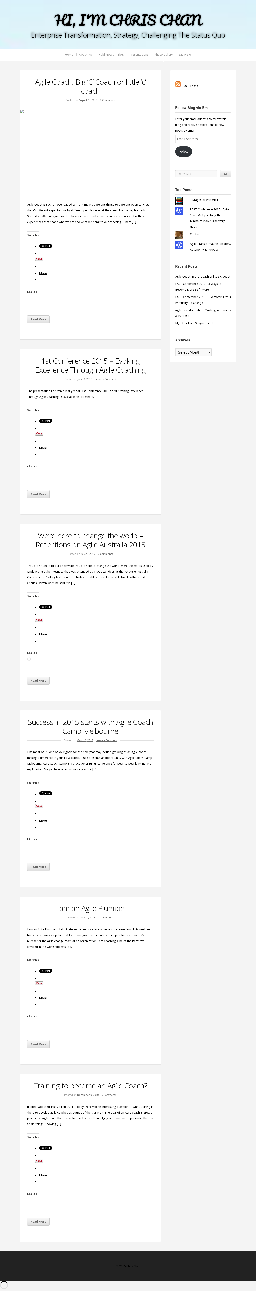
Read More (38, 319)
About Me (86, 54)
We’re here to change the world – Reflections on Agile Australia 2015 (90, 540)
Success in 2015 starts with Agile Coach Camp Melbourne (90, 726)
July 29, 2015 (88, 554)
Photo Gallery (163, 54)
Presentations (139, 54)
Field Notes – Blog (111, 54)
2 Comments (107, 100)
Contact (195, 234)
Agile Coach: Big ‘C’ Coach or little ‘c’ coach (90, 86)
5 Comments (109, 1095)
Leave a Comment (105, 379)
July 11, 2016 (85, 379)
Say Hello (185, 54)
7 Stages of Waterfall (204, 200)
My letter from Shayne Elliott (194, 323)
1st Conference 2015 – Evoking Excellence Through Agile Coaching (90, 365)
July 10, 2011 (88, 917)
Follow (183, 151)
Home (69, 54)
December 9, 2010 (88, 1095)
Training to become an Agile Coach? (90, 1085)
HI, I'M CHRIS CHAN (128, 20)
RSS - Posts (189, 86)
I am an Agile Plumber (90, 908)
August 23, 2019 (88, 100)
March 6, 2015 (85, 740)
